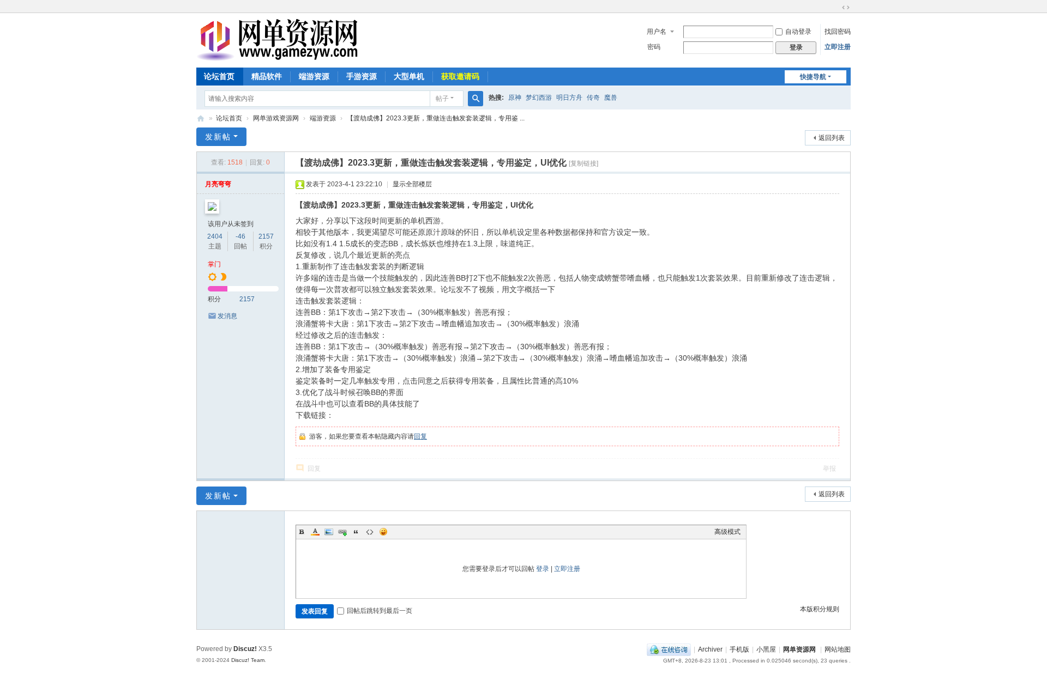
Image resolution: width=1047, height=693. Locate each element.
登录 (542, 569)
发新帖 (218, 136)
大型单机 (409, 76)
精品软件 (266, 76)
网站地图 (838, 649)
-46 (240, 236)
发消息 (227, 316)
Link (342, 531)
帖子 (442, 98)
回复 (420, 436)
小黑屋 (766, 649)
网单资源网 (200, 118)
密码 (653, 47)
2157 (266, 236)
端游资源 (314, 76)
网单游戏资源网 (276, 118)
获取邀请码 (460, 76)
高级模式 (727, 532)
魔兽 (610, 97)
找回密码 (838, 31)
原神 (514, 97)
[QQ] (669, 649)
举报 (829, 468)
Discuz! (245, 649)
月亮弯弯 (218, 184)
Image (328, 531)
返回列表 (832, 138)
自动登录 (798, 31)
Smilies (383, 531)
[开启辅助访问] (835, 8)
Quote (356, 531)
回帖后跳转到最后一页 (379, 611)
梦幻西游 (539, 97)
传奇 (593, 97)
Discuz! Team (247, 660)
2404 (214, 236)
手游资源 (361, 76)
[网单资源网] (277, 56)
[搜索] (475, 98)
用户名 (656, 31)
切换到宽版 (846, 8)
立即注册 (838, 47)
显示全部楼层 (412, 184)
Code (369, 531)
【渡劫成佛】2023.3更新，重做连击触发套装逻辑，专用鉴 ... (436, 118)
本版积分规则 (819, 609)
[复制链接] (583, 163)
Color (315, 531)
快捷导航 (813, 77)
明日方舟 (569, 97)
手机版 (739, 649)
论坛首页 (219, 76)
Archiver (710, 649)
